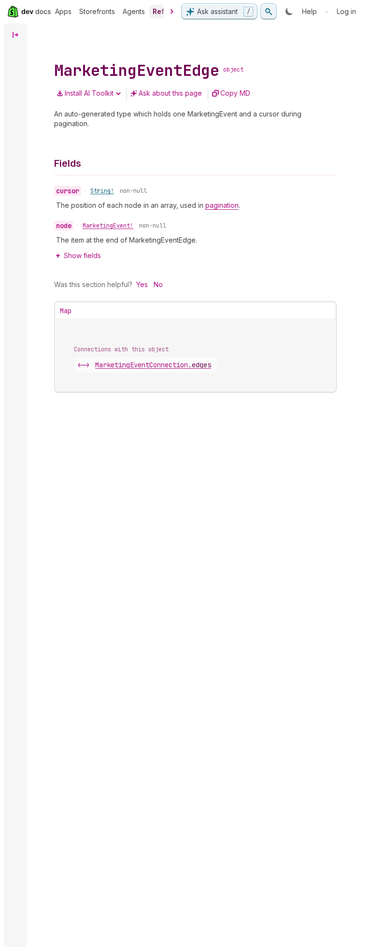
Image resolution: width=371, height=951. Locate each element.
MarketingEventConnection (153, 364)
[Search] (268, 11)
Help (309, 11)
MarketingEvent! (108, 226)
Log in (346, 11)
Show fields (82, 255)
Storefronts (97, 11)
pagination (222, 205)
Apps (63, 11)
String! (102, 191)
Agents (134, 11)
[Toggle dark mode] (289, 11)
